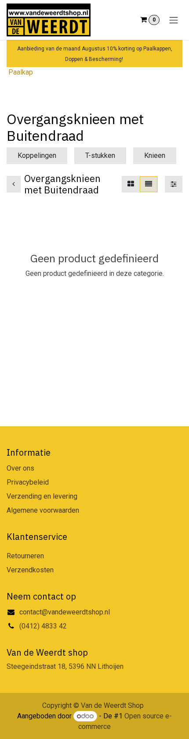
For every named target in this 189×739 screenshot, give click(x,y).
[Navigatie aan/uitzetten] (173, 20)
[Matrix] (131, 184)
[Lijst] (148, 184)
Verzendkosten (30, 570)
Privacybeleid (28, 482)
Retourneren (25, 556)
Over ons (20, 468)
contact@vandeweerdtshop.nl (65, 612)
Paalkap (20, 72)
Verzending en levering (42, 496)
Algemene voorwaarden (43, 510)
